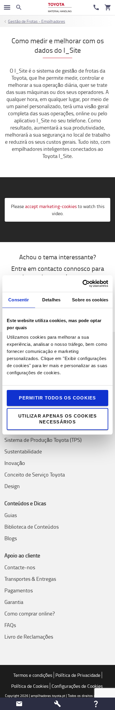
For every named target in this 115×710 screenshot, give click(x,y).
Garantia (13, 601)
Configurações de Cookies (77, 686)
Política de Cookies (29, 686)
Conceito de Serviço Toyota (34, 474)
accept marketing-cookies (51, 206)
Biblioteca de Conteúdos (31, 526)
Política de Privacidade (77, 675)
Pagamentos (18, 590)
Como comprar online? (29, 613)
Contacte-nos (19, 567)
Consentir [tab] (18, 299)
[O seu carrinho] (108, 7)
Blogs (10, 538)
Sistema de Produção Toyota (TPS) (43, 439)
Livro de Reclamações (28, 636)
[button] (19, 704)
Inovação (14, 462)
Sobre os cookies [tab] (90, 299)
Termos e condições (32, 675)
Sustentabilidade (23, 451)
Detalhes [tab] (51, 299)
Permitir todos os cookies (57, 397)
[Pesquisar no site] (19, 7)
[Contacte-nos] (96, 7)
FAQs (10, 625)
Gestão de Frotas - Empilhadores (36, 21)
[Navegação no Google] (7, 7)
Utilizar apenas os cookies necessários (57, 418)
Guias (10, 515)
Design (12, 486)
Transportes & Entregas (30, 578)
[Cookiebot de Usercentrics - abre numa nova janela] (82, 283)
